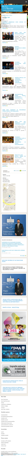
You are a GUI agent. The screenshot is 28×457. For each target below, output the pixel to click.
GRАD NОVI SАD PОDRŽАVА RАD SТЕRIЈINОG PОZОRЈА (20, 123)
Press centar (4, 438)
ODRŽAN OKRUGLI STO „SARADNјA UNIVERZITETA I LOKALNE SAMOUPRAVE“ (20, 80)
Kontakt (3, 448)
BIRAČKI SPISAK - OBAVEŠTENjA (11, 307)
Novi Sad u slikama (5, 409)
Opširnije (4, 42)
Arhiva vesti (3, 445)
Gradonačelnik (4, 415)
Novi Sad (3, 396)
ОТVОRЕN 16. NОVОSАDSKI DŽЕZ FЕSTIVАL (20, 63)
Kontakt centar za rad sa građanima (8, 451)
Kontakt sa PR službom (6, 441)
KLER (2, 432)
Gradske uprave (4, 419)
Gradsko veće (4, 418)
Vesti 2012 (3, 444)
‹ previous (15, 170)
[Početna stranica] (12, 11)
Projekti (2, 433)
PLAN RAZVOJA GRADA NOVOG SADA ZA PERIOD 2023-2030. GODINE (13, 381)
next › (23, 170)
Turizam (3, 407)
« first (14, 170)
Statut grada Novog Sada (6, 423)
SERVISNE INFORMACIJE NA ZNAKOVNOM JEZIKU (12, 261)
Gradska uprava (5, 412)
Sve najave (22, 255)
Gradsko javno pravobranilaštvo (8, 421)
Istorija (2, 402)
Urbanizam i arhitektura (6, 404)
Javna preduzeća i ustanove (7, 424)
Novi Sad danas (4, 399)
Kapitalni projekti (4, 435)
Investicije (4, 429)
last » (25, 170)
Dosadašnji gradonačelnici (7, 416)
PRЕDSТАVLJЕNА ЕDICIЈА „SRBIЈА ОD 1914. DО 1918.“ (20, 156)
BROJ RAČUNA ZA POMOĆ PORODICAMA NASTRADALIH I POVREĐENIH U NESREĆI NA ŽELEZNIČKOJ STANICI (14, 268)
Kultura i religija (4, 406)
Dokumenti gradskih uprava (7, 426)
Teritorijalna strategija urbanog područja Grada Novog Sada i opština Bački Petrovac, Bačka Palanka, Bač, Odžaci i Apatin (13, 389)
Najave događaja (7, 240)
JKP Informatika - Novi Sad (18, 454)
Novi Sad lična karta (5, 401)
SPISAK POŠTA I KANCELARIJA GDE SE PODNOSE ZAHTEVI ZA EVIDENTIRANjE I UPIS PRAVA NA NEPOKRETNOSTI (13, 301)
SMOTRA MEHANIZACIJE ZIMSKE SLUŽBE (20, 48)
